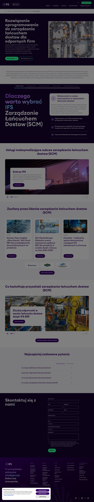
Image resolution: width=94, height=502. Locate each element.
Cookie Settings (42, 496)
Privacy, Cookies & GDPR (9, 495)
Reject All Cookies (42, 493)
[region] (26, 494)
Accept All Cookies (42, 490)
